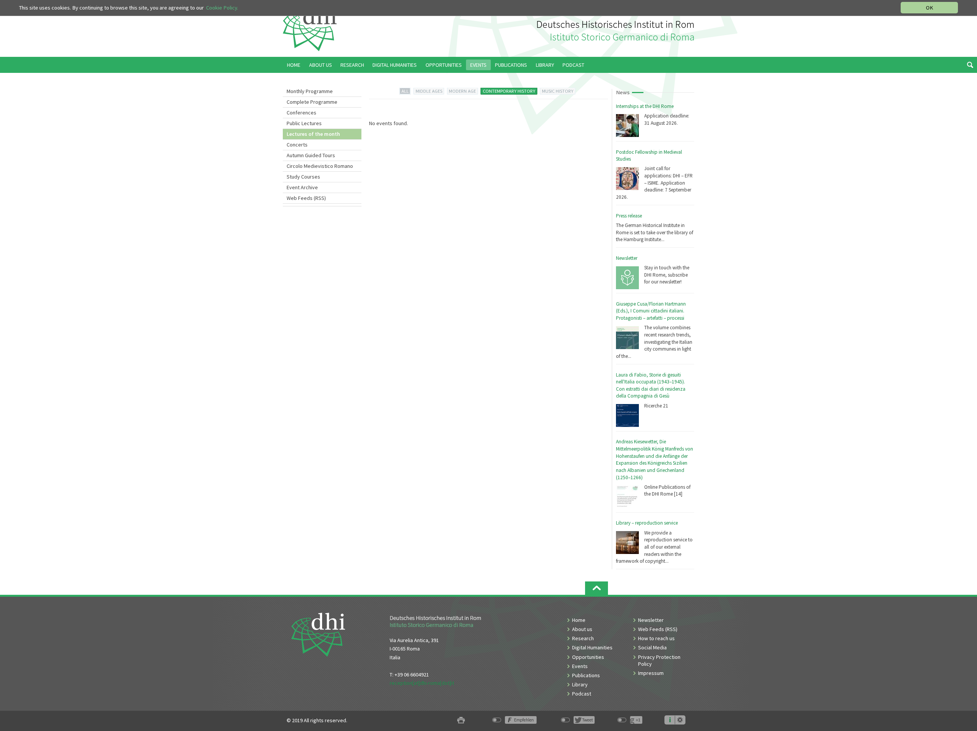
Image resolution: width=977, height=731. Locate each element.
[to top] (596, 588)
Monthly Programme (310, 91)
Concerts (297, 144)
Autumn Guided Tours (311, 155)
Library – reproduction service (647, 523)
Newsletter (626, 258)
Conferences (301, 112)
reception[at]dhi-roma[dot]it (422, 682)
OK (929, 7)
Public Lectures (304, 123)
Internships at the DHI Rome (645, 106)
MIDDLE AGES (429, 91)
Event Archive (302, 187)
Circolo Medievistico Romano (320, 166)
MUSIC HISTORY (557, 91)
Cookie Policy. (222, 7)
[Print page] (461, 720)
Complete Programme (312, 101)
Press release (629, 216)
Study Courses (303, 176)
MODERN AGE (462, 91)
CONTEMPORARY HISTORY (509, 91)
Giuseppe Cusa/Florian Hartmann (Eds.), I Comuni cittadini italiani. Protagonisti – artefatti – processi (651, 311)
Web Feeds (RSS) (306, 198)
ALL (405, 91)
